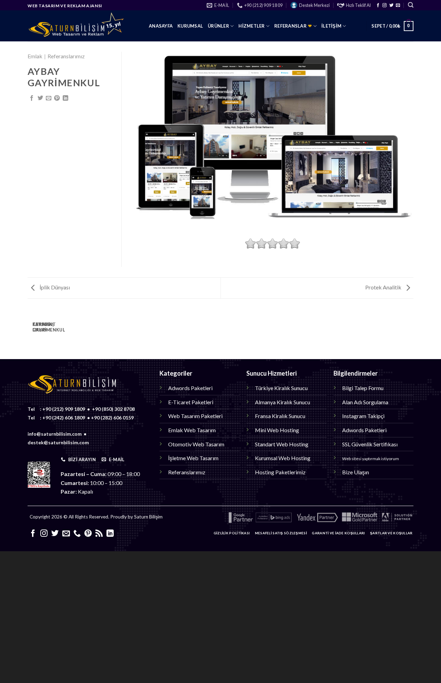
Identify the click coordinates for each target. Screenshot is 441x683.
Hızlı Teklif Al (358, 5)
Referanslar (293, 26)
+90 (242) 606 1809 (63, 417)
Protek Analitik (383, 287)
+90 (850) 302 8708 (113, 409)
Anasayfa (161, 26)
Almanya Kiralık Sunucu (282, 402)
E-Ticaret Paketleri (190, 402)
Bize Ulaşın (355, 472)
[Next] (49, 331)
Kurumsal (190, 26)
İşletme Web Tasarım (193, 458)
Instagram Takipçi (363, 416)
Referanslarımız (66, 56)
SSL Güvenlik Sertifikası (370, 444)
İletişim (331, 26)
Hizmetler (251, 26)
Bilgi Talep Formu (362, 388)
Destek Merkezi (314, 5)
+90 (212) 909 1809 (63, 409)
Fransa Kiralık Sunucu (280, 416)
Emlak (35, 56)
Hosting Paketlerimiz (280, 472)
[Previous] (30, 331)
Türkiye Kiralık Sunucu (281, 388)
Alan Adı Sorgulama (365, 402)
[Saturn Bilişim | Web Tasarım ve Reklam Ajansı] (83, 25)
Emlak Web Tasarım (192, 430)
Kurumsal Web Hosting (282, 458)
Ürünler (218, 26)
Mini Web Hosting (277, 430)
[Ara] (410, 5)
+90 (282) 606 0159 (112, 417)
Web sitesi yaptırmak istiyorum (370, 458)
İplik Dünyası (54, 287)
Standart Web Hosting (281, 444)
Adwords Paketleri (190, 388)
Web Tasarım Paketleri (195, 416)
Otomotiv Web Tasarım (196, 444)
